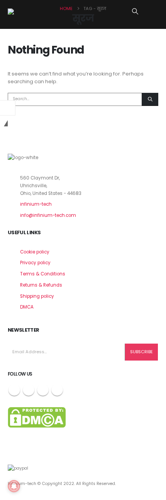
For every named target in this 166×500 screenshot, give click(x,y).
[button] (135, 11)
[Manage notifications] (14, 486)
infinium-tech (36, 204)
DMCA (27, 307)
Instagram (43, 390)
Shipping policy (37, 296)
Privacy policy (35, 263)
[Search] (150, 99)
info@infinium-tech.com (48, 215)
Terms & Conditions (42, 274)
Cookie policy (34, 252)
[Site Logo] (27, 11)
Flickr (57, 390)
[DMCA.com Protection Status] (37, 417)
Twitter (28, 390)
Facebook (14, 390)
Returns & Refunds (41, 285)
